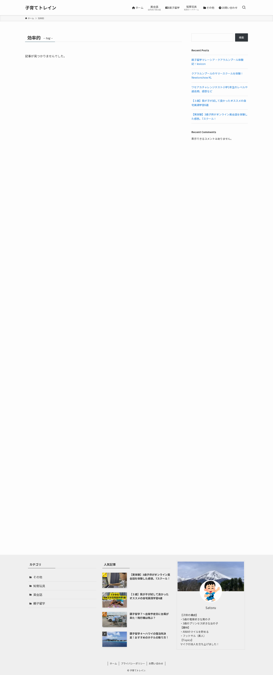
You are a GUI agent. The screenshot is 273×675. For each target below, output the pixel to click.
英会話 (37, 594)
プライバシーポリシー (133, 663)
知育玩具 (39, 586)
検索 (241, 37)
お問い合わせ (156, 663)
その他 (37, 577)
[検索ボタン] (244, 7)
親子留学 (39, 603)
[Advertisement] (219, 174)
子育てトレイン (40, 7)
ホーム (113, 663)
